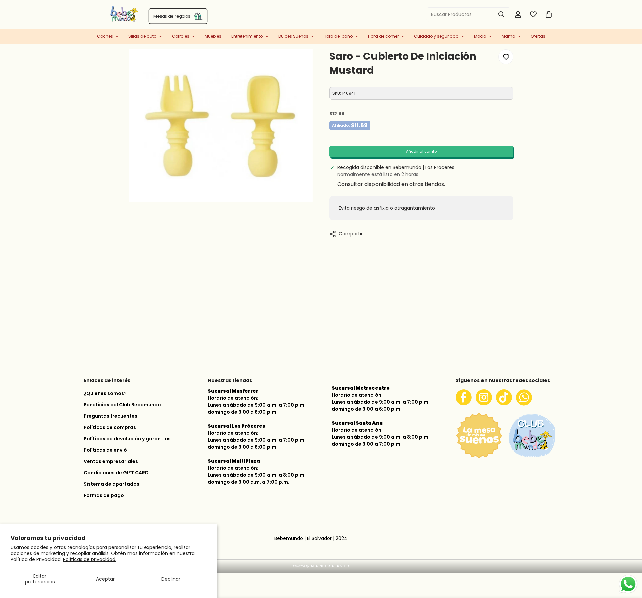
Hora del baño (338, 36)
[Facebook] (464, 397)
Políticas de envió (105, 450)
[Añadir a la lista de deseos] (505, 56)
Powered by (321, 566)
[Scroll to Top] (629, 562)
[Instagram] (484, 397)
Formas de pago (104, 495)
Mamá (508, 36)
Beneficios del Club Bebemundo (122, 404)
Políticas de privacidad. (89, 559)
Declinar (170, 579)
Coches (105, 36)
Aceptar (105, 579)
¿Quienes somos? (105, 393)
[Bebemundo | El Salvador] (98, 14)
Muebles (213, 36)
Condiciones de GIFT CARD (116, 472)
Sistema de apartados (111, 484)
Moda (480, 36)
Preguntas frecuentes (110, 416)
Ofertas (538, 36)
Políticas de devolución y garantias (127, 438)
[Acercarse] (298, 63)
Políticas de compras (110, 427)
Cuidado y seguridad (436, 36)
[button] (548, 14)
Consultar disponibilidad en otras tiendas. (391, 184)
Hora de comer (383, 36)
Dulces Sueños (293, 36)
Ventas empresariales (111, 461)
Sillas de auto (142, 36)
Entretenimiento (247, 36)
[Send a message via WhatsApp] (628, 584)
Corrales (180, 36)
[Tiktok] (504, 397)
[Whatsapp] (524, 397)
